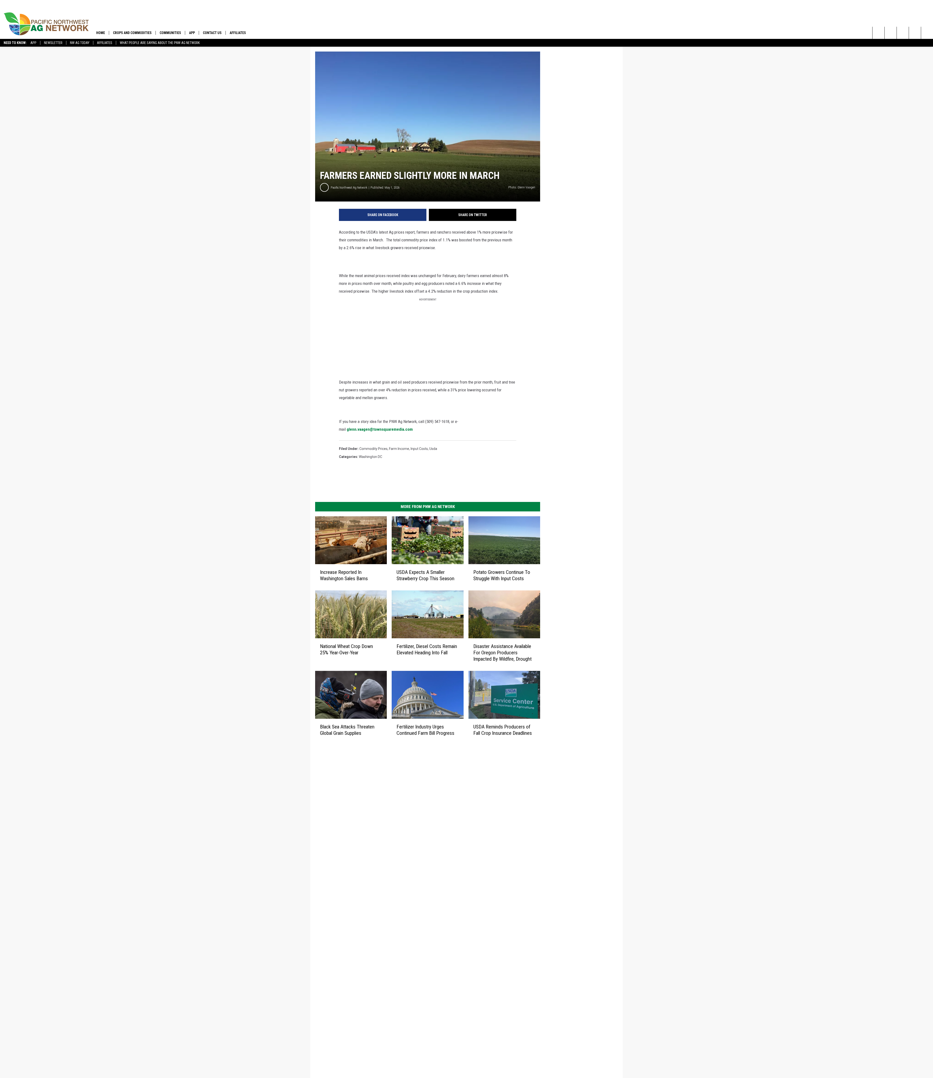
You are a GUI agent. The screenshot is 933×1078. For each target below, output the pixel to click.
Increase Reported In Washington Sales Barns (344, 575)
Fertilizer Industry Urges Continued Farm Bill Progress (425, 730)
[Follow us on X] (927, 33)
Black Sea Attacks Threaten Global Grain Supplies (347, 730)
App (33, 43)
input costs (419, 449)
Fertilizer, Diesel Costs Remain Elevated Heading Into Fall (427, 649)
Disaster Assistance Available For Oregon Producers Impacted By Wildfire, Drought (502, 652)
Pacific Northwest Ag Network (349, 187)
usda (433, 449)
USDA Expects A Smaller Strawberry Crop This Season (425, 575)
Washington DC (370, 457)
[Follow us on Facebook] (903, 33)
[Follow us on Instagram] (915, 33)
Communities (170, 33)
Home (100, 33)
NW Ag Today (79, 43)
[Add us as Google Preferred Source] (891, 33)
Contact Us (212, 33)
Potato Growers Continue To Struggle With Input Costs (501, 575)
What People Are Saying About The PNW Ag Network (160, 43)
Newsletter (53, 43)
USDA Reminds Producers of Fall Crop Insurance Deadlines (502, 730)
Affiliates (104, 43)
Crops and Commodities (132, 33)
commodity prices (373, 449)
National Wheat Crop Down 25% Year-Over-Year (346, 649)
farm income (399, 449)
